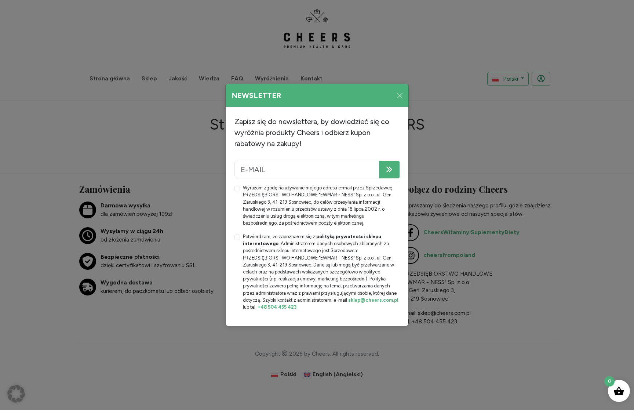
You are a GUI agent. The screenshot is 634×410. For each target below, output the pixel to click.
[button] (16, 394)
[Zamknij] (399, 95)
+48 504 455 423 (277, 307)
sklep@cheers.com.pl (373, 300)
